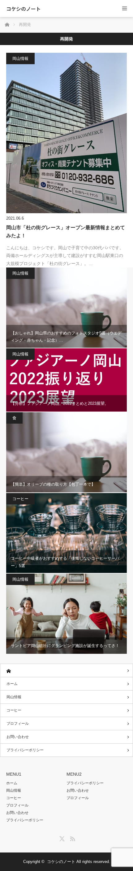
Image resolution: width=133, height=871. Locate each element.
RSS (71, 837)
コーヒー (20, 498)
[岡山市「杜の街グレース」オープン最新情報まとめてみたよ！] (66, 133)
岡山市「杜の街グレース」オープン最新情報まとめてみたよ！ (65, 231)
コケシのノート (23, 8)
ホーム (12, 684)
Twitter (61, 837)
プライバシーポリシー (25, 750)
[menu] (124, 8)
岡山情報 (20, 58)
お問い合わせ (17, 737)
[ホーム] (66, 670)
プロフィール (17, 723)
